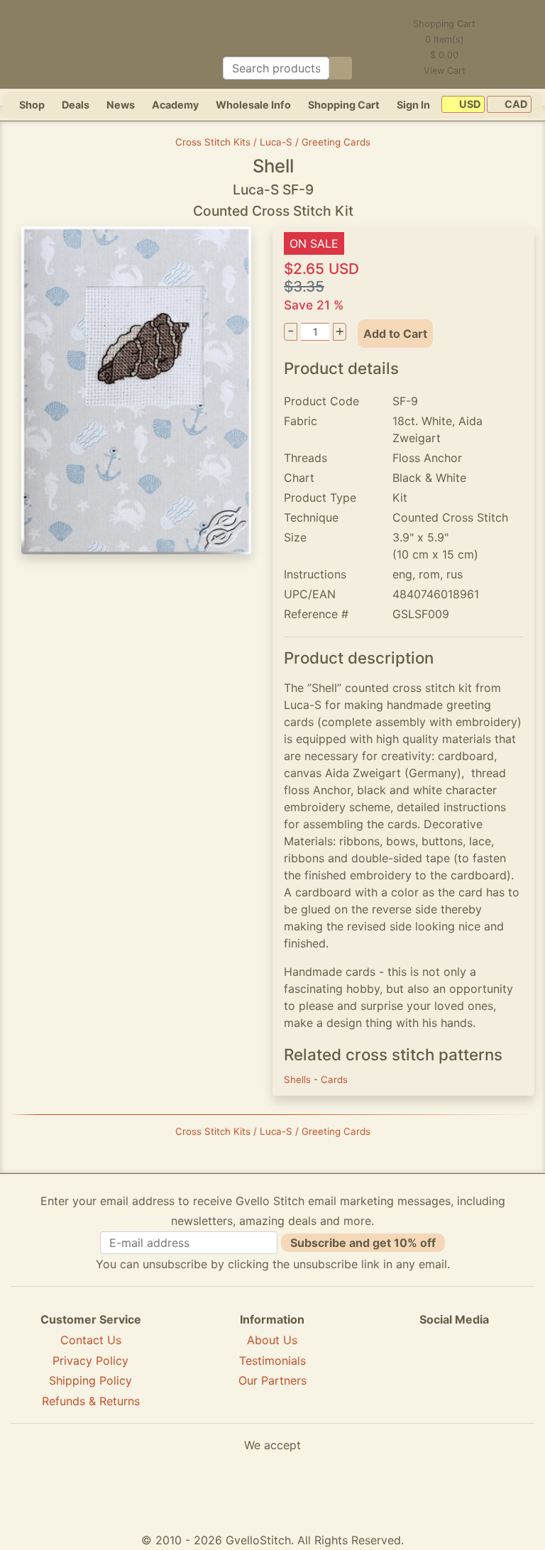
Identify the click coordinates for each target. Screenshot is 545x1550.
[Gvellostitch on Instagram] (503, 1371)
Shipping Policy (90, 1380)
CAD (514, 105)
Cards (334, 1079)
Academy (175, 105)
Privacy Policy (90, 1360)
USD (468, 105)
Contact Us (90, 1340)
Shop (32, 105)
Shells (299, 1079)
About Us (272, 1340)
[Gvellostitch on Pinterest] (454, 1371)
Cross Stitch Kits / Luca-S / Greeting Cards (272, 142)
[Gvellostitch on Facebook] (405, 1371)
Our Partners (272, 1380)
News (120, 105)
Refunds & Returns (91, 1401)
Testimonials (272, 1360)
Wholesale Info (253, 105)
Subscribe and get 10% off (363, 1243)
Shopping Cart (344, 105)
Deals (75, 105)
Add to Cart (395, 333)
